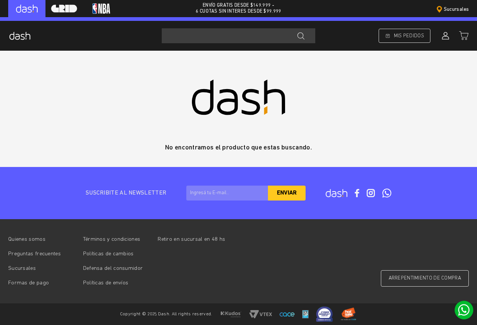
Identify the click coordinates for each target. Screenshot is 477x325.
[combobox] (238, 35)
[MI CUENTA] (445, 36)
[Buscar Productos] (300, 36)
